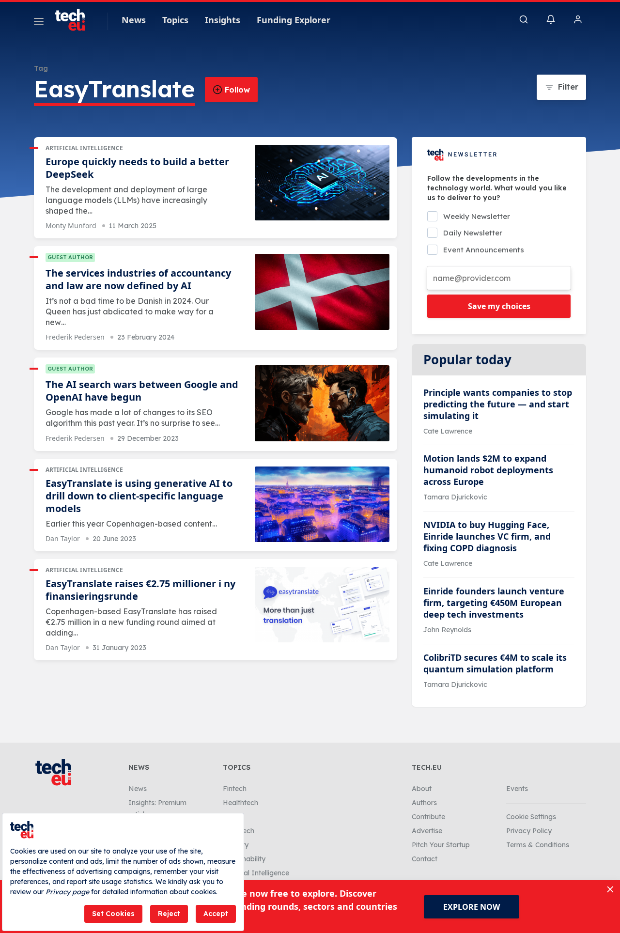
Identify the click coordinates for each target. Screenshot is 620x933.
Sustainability (244, 859)
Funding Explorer (293, 20)
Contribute (428, 816)
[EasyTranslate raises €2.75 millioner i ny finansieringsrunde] (322, 605)
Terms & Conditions (537, 844)
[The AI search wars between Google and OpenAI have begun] (322, 403)
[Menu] (39, 23)
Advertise (427, 830)
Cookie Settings (531, 816)
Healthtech (240, 802)
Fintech (235, 788)
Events (517, 788)
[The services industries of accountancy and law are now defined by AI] (322, 292)
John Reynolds (447, 629)
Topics (175, 20)
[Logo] (74, 20)
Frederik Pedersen (75, 337)
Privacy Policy (529, 830)
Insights (222, 20)
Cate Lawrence (447, 431)
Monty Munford (71, 225)
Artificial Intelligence (84, 148)
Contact (424, 859)
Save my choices (499, 306)
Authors (424, 802)
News (134, 20)
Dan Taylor (63, 538)
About (422, 788)
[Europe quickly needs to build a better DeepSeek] (322, 183)
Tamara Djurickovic (455, 497)
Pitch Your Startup (441, 844)
